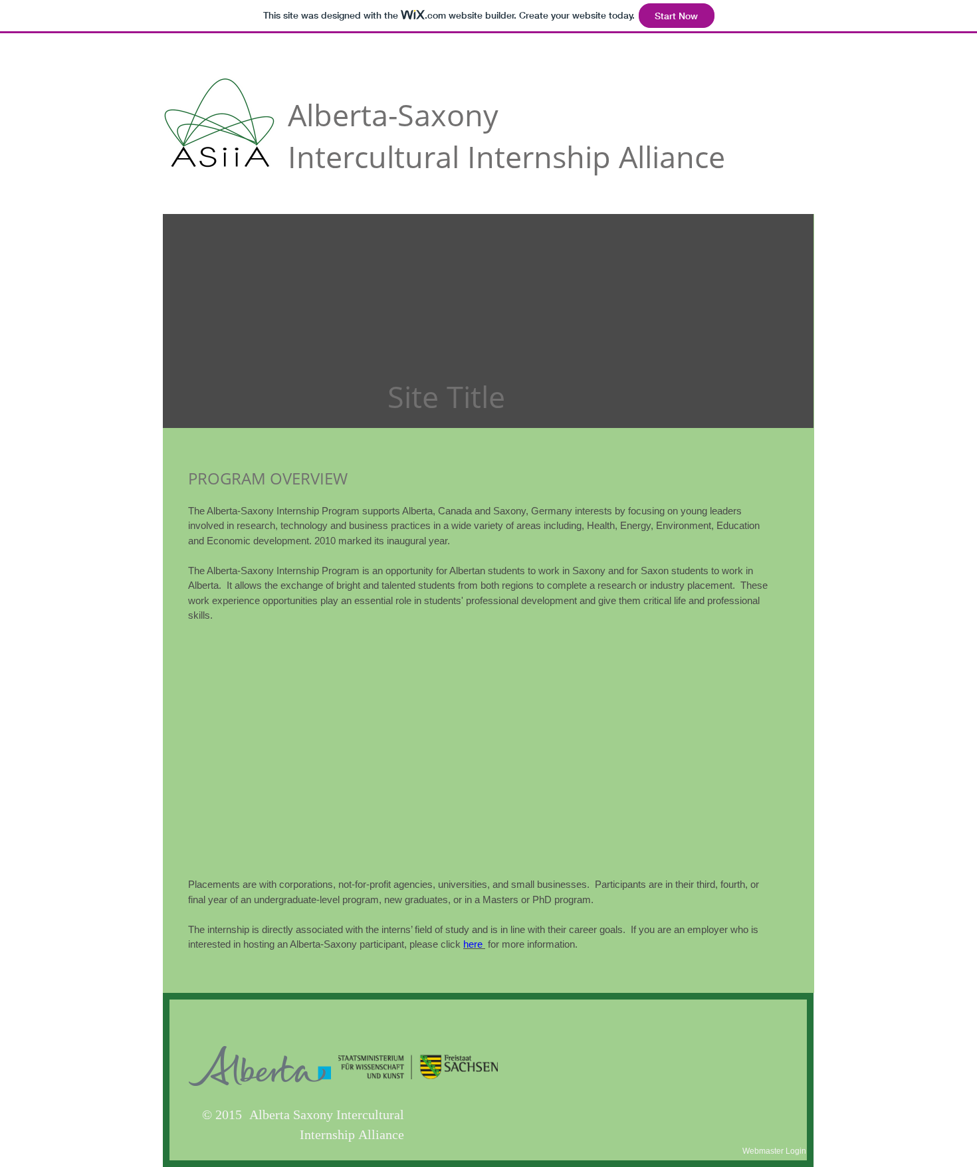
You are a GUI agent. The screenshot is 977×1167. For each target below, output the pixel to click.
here (473, 944)
